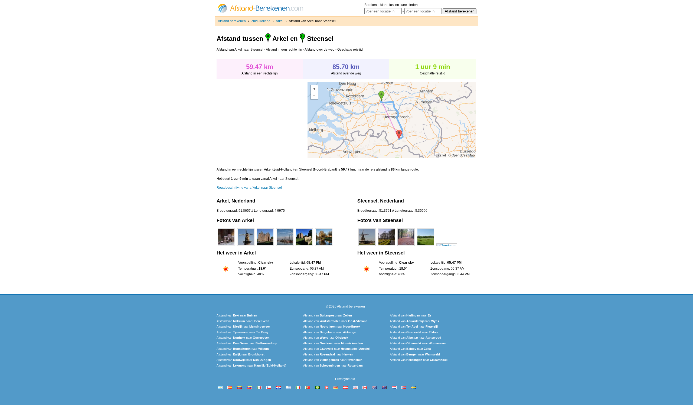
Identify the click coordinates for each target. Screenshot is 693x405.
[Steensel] (367, 246)
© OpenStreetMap (461, 155)
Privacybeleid (345, 379)
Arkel (279, 21)
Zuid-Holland (260, 21)
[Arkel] (226, 246)
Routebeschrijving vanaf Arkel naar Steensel (249, 188)
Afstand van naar (237, 315)
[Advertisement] (262, 120)
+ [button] (314, 88)
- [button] (314, 95)
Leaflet (441, 155)
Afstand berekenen (232, 21)
